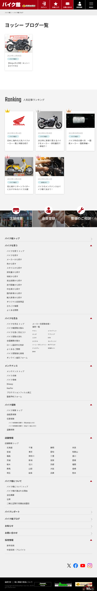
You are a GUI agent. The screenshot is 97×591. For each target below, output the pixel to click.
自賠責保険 (11, 414)
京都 (52, 464)
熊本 (74, 472)
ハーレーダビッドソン (39, 345)
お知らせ (9, 525)
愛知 (52, 451)
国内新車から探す (14, 293)
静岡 (52, 447)
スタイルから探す (14, 267)
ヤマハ (34, 331)
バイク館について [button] (13, 480)
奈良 (74, 447)
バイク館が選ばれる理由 (17, 490)
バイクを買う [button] (11, 245)
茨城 (9, 460)
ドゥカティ (35, 348)
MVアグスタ (51, 345)
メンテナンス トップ (15, 371)
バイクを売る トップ (15, 323)
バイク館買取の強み (15, 328)
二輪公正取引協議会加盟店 (18, 503)
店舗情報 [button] (9, 437)
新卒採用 (10, 545)
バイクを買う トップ (15, 251)
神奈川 (31, 455)
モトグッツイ (52, 341)
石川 (30, 464)
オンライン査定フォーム (17, 357)
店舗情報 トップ (12, 443)
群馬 (9, 468)
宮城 (9, 451)
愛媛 (74, 460)
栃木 (9, 464)
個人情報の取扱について (23, 582)
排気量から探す (13, 272)
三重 (52, 455)
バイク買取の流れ (14, 336)
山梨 (30, 468)
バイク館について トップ (17, 486)
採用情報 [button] (9, 539)
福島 (9, 455)
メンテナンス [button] (11, 365)
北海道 (9, 447)
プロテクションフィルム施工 (19, 392)
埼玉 (9, 472)
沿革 (9, 499)
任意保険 (10, 418)
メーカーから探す (14, 259)
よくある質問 (12, 310)
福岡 (74, 464)
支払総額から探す (14, 280)
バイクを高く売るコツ (16, 332)
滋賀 (52, 460)
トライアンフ (52, 331)
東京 (30, 451)
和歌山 (75, 451)
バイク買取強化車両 (15, 353)
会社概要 (10, 495)
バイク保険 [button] (10, 404)
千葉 (30, 447)
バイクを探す (12, 255)
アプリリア (51, 334)
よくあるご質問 (13, 349)
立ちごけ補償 (12, 305)
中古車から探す (13, 288)
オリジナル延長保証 (15, 301)
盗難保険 (10, 429)
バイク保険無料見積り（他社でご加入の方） (23, 426)
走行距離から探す (14, 284)
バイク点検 (11, 375)
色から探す (11, 263)
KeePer (10, 388)
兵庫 (52, 472)
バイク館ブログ (18, 13)
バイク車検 (11, 379)
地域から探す (12, 276)
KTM (49, 338)
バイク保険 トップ (14, 410)
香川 (74, 455)
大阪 (52, 468)
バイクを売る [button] (11, 318)
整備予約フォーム (14, 396)
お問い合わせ (11, 532)
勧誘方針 (8, 582)
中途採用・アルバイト (16, 549)
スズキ (34, 338)
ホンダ (34, 334)
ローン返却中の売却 (15, 344)
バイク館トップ (12, 238)
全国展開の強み (13, 340)
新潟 (30, 460)
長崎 (74, 468)
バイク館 (8, 13)
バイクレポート (12, 511)
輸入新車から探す (14, 297)
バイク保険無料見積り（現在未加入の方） (22, 423)
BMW (34, 351)
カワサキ (35, 341)
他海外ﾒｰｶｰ (51, 348)
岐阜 (30, 472)
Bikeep (10, 383)
